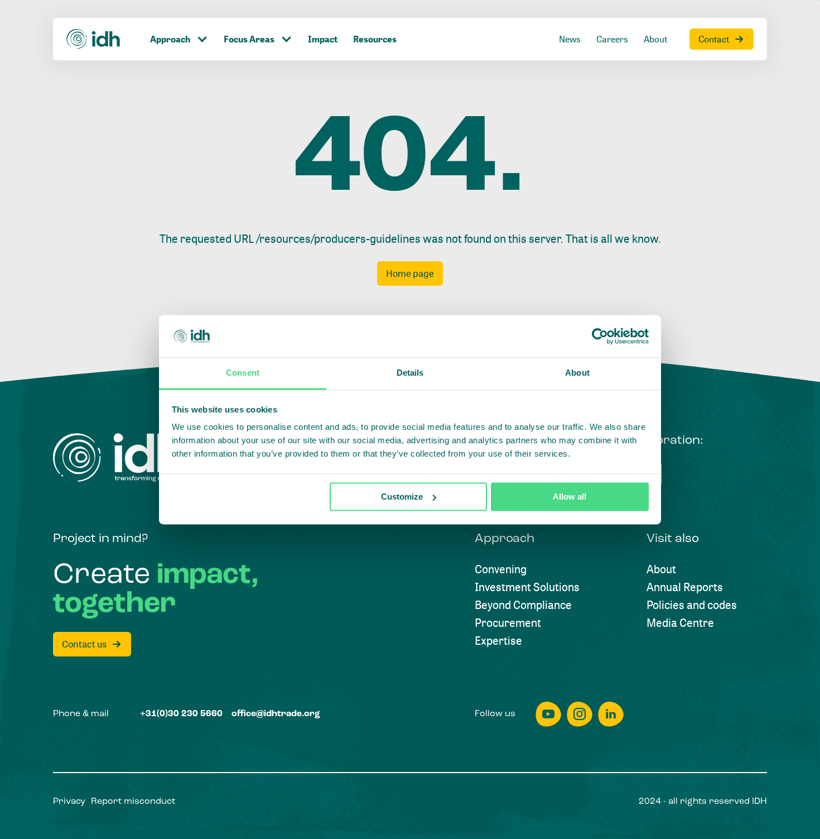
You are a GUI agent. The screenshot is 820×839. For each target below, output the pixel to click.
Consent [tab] (242, 373)
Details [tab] (410, 373)
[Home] (93, 39)
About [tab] (577, 373)
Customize (402, 496)
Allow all (569, 496)
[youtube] (548, 714)
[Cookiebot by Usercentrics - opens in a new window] (600, 336)
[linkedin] (610, 714)
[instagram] (579, 714)
